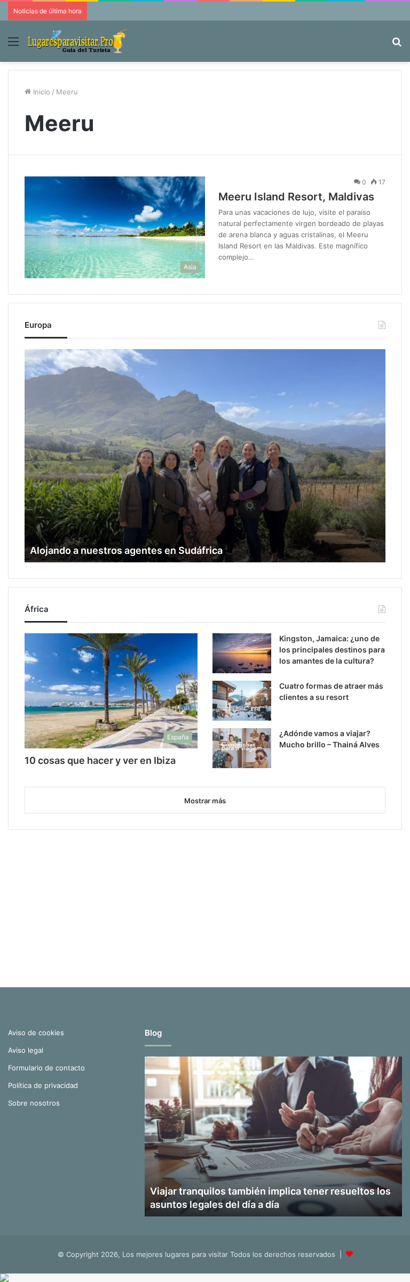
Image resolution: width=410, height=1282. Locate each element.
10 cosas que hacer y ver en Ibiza (100, 760)
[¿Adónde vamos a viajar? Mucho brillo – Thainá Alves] (241, 748)
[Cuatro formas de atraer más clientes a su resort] (241, 701)
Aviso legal (25, 1050)
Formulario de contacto (46, 1067)
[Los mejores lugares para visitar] (78, 41)
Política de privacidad (43, 1085)
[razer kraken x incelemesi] (205, 1277)
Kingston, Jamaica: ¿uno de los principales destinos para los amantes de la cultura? (332, 649)
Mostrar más (205, 800)
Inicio (40, 91)
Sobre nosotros (34, 1103)
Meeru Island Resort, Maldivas (296, 196)
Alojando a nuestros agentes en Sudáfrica (126, 550)
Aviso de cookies (36, 1032)
